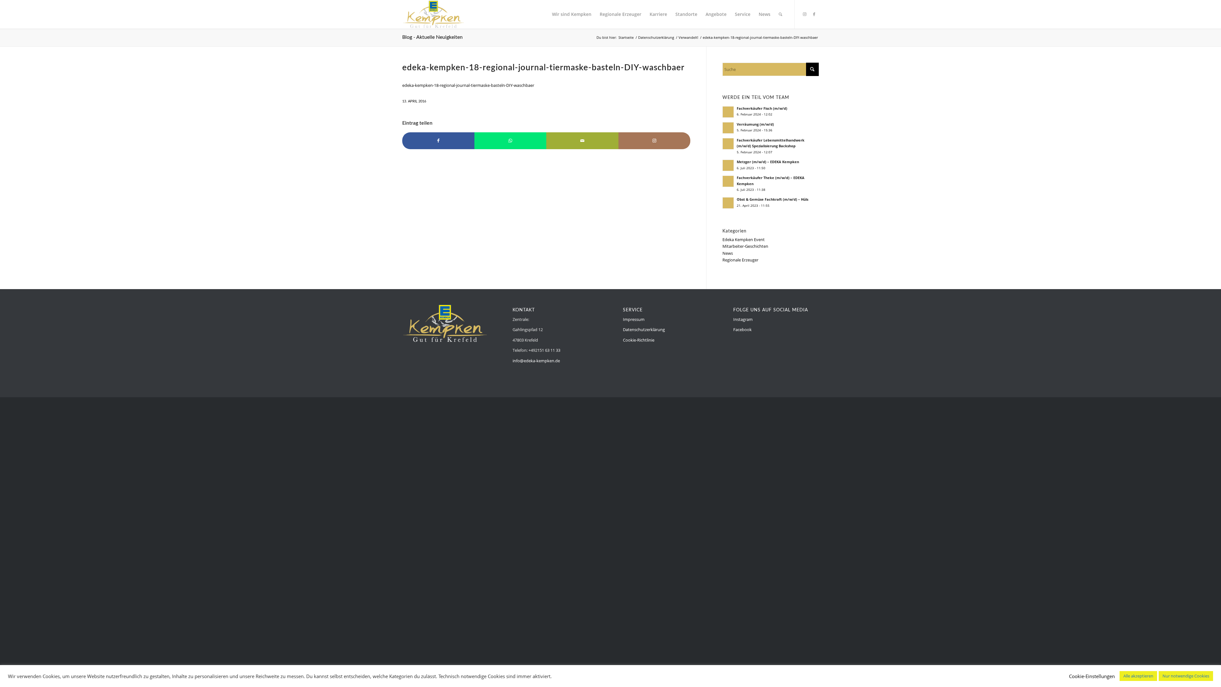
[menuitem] (572, 14)
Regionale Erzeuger (740, 260)
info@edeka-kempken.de (536, 361)
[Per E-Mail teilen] (582, 140)
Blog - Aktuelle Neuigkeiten (432, 37)
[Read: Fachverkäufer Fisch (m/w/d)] (728, 112)
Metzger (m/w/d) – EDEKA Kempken (768, 161)
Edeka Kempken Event (743, 239)
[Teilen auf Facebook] (438, 140)
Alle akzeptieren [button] (1138, 676)
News (727, 253)
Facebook (742, 329)
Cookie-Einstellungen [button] (1092, 676)
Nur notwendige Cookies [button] (1185, 676)
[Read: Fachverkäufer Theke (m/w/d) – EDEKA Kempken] (728, 181)
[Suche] (780, 14)
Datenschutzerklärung (644, 329)
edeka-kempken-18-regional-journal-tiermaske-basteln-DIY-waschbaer (468, 85)
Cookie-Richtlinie (638, 340)
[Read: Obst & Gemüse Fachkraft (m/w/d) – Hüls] (728, 203)
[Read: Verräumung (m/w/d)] (728, 128)
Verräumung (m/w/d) (755, 124)
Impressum (634, 319)
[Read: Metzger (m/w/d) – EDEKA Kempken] (728, 165)
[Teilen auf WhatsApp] (510, 140)
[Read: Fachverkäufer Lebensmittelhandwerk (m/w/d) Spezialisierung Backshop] (728, 143)
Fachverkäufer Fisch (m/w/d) (762, 108)
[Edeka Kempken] (433, 14)
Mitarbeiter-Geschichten (745, 246)
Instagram (743, 319)
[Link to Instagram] (654, 140)
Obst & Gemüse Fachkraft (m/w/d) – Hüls (772, 199)
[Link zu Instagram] (804, 14)
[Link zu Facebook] (814, 14)
